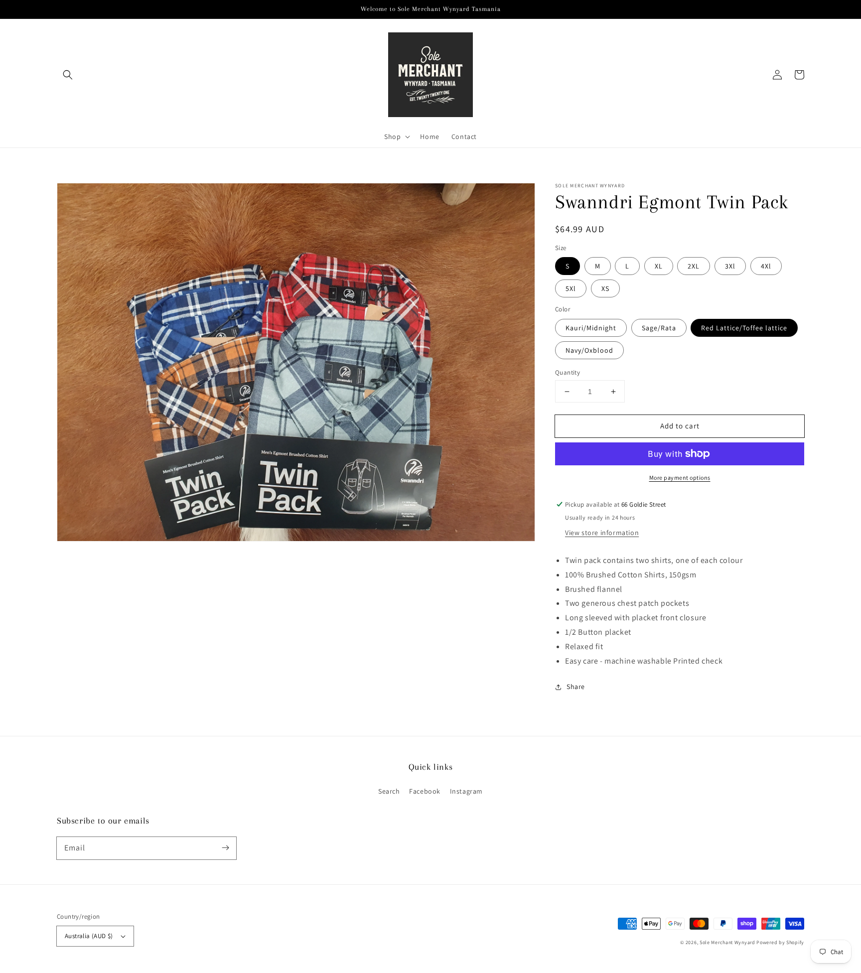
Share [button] (576, 686)
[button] (68, 75)
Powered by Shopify (780, 942)
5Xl (571, 288)
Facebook (424, 791)
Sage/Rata (659, 327)
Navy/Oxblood (589, 350)
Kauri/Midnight (591, 327)
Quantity (567, 372)
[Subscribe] (225, 848)
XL (659, 266)
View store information (602, 532)
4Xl (766, 266)
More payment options (680, 477)
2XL (694, 266)
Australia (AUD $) (89, 936)
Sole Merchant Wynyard (727, 942)
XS (605, 288)
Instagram (466, 791)
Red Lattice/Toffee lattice (744, 327)
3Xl (730, 266)
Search (389, 791)
